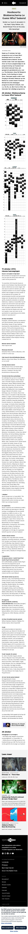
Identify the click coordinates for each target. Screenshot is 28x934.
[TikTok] (10, 853)
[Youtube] (13, 853)
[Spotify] (3, 853)
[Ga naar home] (14, 3)
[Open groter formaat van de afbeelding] (14, 113)
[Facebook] (8, 853)
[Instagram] (5, 853)
